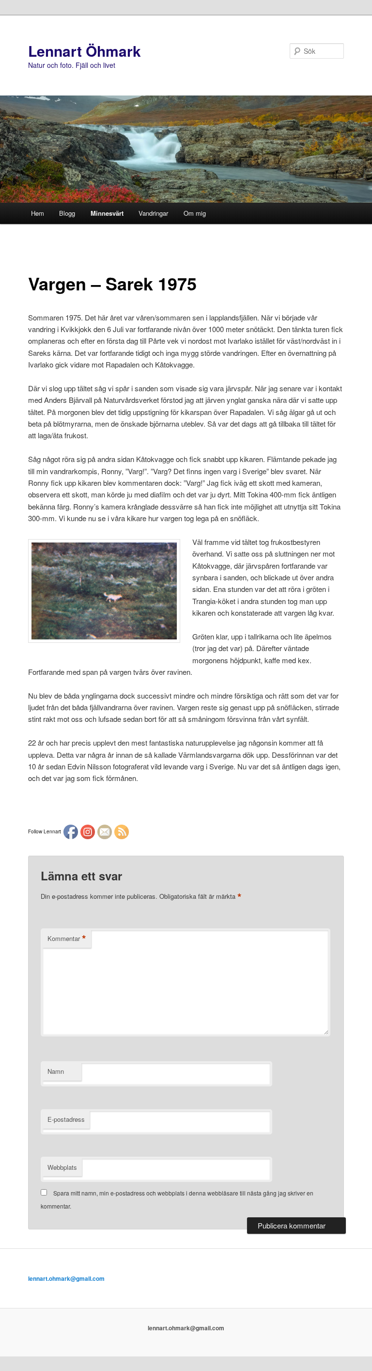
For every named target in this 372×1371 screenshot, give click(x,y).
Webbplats (62, 1167)
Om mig (195, 213)
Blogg (67, 213)
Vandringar (153, 213)
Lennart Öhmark (84, 50)
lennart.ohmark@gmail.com (66, 1278)
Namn (55, 1071)
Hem (37, 213)
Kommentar (66, 938)
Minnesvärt (107, 213)
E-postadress (66, 1119)
